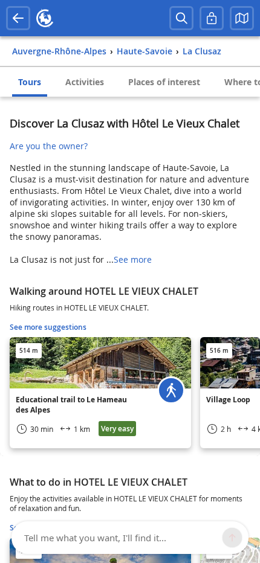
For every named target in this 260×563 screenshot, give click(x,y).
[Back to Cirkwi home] (44, 18)
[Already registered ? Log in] (212, 18)
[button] (242, 18)
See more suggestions (48, 327)
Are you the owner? (49, 146)
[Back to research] (18, 18)
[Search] (181, 18)
